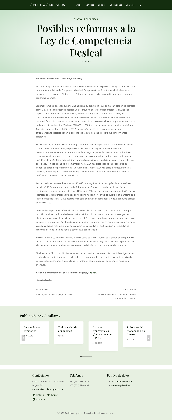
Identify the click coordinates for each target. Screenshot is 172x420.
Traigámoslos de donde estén (67, 328)
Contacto (130, 4)
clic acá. (92, 272)
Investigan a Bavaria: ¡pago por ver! (54, 292)
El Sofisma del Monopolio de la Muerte (136, 330)
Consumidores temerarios (32, 328)
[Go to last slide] (23, 338)
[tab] (81, 356)
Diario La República (86, 19)
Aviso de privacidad (120, 385)
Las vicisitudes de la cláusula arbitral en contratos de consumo (116, 294)
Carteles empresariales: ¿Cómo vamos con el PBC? (103, 332)
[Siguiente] (148, 338)
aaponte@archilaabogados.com (48, 389)
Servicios (90, 4)
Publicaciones (115, 4)
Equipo (101, 4)
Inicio (79, 4)
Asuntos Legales (44, 280)
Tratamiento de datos (122, 381)
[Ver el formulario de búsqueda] (140, 5)
